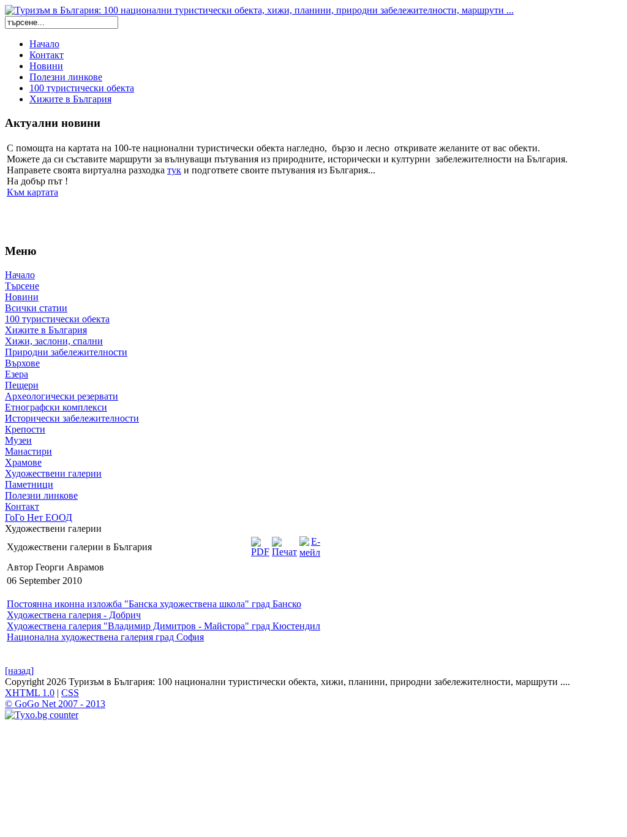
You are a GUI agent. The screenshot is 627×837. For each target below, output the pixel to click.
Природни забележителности (66, 352)
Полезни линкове (65, 77)
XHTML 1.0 (29, 692)
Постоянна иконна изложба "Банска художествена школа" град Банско (154, 604)
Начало (44, 44)
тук (174, 170)
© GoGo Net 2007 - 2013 (55, 704)
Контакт (46, 55)
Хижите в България (70, 99)
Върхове (22, 363)
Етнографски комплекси (56, 407)
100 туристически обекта (81, 88)
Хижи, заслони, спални (54, 341)
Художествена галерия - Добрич (74, 615)
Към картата (32, 192)
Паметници (29, 484)
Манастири (28, 451)
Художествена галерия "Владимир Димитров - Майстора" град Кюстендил (163, 626)
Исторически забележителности (72, 418)
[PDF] (260, 544)
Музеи (18, 440)
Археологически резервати (61, 396)
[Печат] (284, 544)
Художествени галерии (53, 473)
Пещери (22, 385)
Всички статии (36, 308)
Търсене (22, 286)
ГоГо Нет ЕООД (38, 517)
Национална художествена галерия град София (105, 637)
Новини (46, 66)
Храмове (23, 462)
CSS (70, 692)
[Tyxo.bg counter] (41, 715)
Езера (16, 374)
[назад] (19, 670)
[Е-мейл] (309, 544)
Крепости (25, 429)
